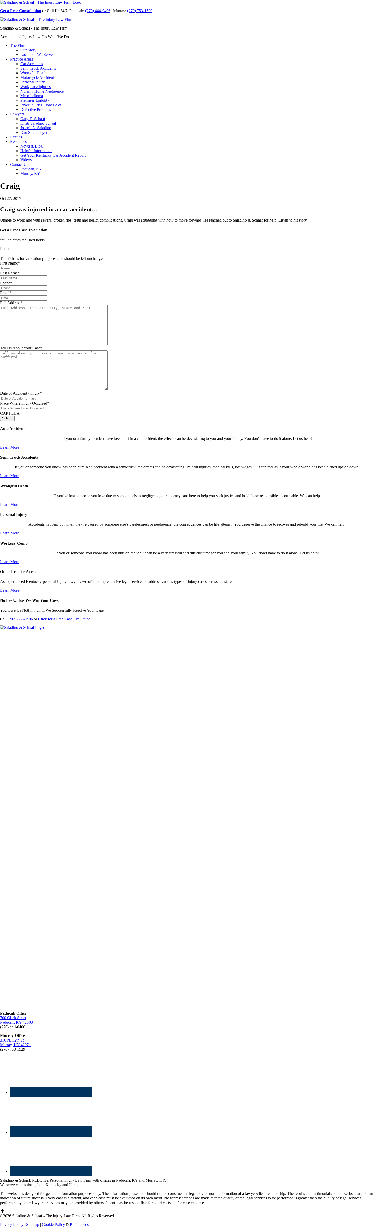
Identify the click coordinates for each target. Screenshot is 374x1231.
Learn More (9, 447)
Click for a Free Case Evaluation (64, 619)
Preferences (79, 1224)
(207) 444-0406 (20, 619)
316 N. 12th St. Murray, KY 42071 (15, 1042)
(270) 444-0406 (97, 11)
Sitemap (32, 1224)
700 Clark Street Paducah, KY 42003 (16, 1020)
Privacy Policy (11, 1224)
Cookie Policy (53, 1224)
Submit (7, 418)
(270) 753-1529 (139, 11)
